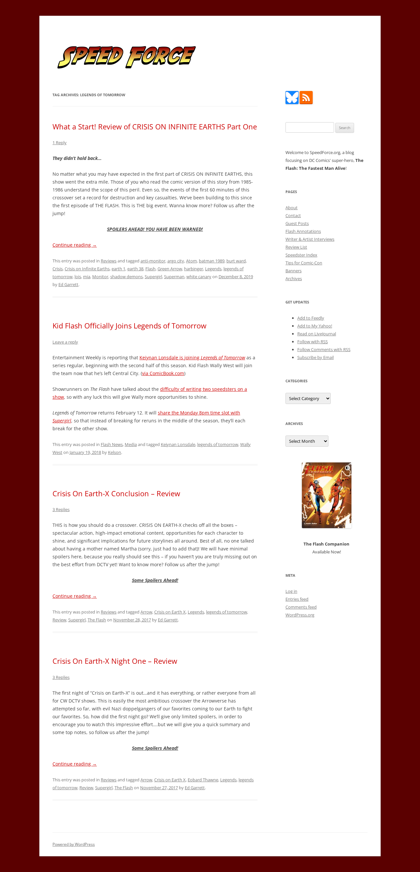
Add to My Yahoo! (314, 326)
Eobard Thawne (203, 780)
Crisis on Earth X (170, 612)
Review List (296, 247)
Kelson (114, 452)
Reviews (108, 261)
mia (86, 276)
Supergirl (153, 276)
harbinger (193, 269)
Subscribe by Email (315, 357)
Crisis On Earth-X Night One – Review (114, 661)
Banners (293, 271)
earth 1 (118, 269)
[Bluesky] (292, 102)
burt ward (236, 261)
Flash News (112, 444)
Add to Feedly (310, 318)
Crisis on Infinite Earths (87, 269)
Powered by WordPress (73, 844)
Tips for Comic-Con (303, 263)
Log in (291, 591)
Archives (293, 278)
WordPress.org (299, 615)
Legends (213, 269)
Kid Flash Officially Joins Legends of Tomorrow (129, 325)
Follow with (312, 342)
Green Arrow (170, 269)
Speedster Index (301, 255)
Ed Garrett (68, 284)
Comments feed (301, 607)
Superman (174, 276)
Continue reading (74, 245)
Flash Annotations (303, 231)
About (291, 208)
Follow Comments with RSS (323, 349)
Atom (191, 261)
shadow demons (126, 276)
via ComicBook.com (163, 373)
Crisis (57, 269)
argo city (175, 261)
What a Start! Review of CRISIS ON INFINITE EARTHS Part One (154, 126)
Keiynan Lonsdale (178, 444)
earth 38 (135, 269)
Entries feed (296, 599)
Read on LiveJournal (316, 334)
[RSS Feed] (306, 102)
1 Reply (59, 142)
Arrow (146, 612)
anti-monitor (152, 261)
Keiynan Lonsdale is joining (192, 357)
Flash (150, 269)
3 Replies (61, 509)
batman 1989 (211, 261)
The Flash (97, 620)
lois (77, 276)
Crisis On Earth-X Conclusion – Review (116, 493)
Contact (293, 215)
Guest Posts (297, 223)
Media (131, 444)
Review (59, 620)
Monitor (100, 276)
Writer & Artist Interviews (309, 239)
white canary (198, 276)
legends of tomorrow (217, 444)
